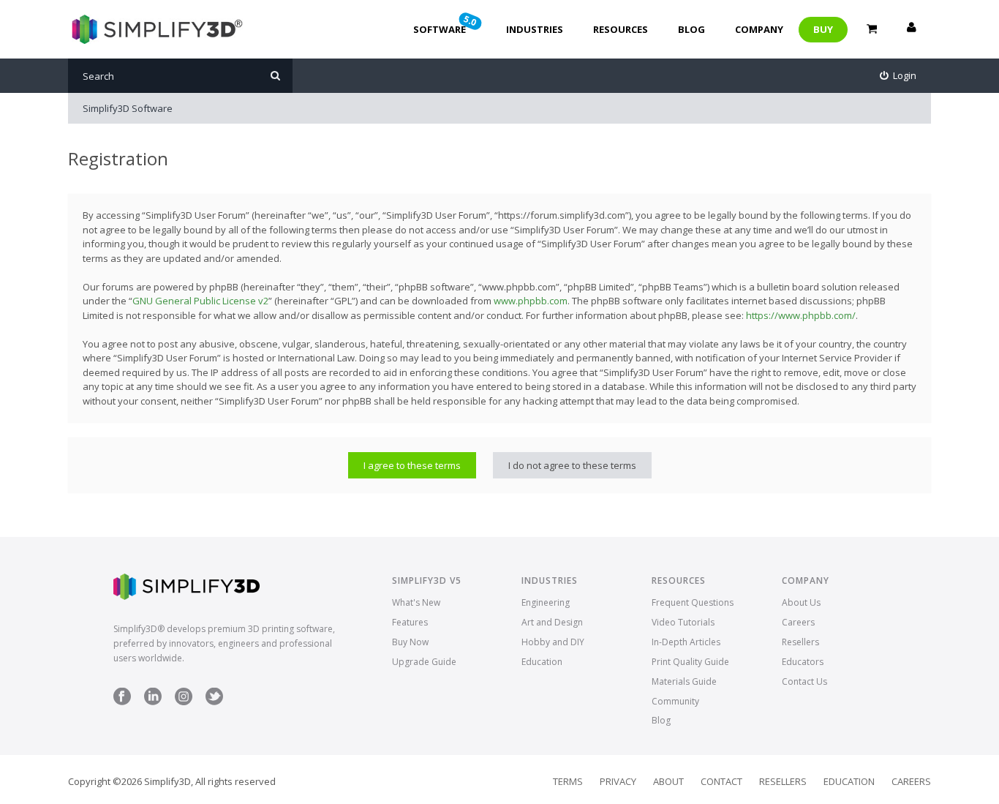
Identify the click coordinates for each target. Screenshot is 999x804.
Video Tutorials (683, 622)
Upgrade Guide (424, 661)
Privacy (618, 781)
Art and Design (552, 622)
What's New (416, 602)
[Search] (275, 76)
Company (759, 29)
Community (675, 701)
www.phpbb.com (531, 300)
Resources (620, 29)
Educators (802, 661)
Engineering (545, 602)
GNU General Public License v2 (200, 300)
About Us (801, 602)
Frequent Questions (693, 602)
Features (410, 622)
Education (541, 661)
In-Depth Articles (686, 642)
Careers (798, 622)
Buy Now (410, 642)
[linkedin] (153, 702)
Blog (691, 29)
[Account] (911, 29)
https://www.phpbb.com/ (801, 315)
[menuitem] (898, 76)
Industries (534, 29)
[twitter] (214, 702)
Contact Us (804, 681)
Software (446, 24)
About (668, 781)
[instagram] (183, 702)
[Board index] (155, 29)
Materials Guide (684, 681)
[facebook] (122, 702)
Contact (721, 781)
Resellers (800, 642)
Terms (568, 781)
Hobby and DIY (552, 642)
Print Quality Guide (690, 661)
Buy (823, 29)
